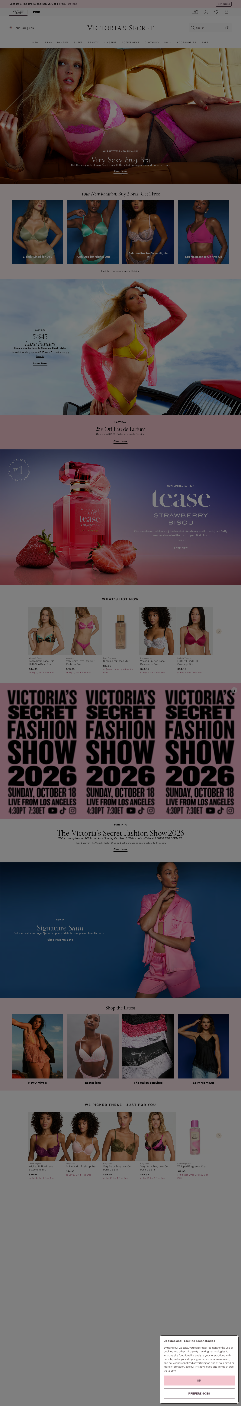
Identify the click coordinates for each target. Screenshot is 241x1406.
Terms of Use (226, 1366)
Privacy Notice (203, 1366)
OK (199, 1380)
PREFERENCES (199, 1393)
